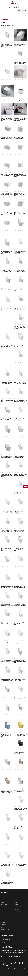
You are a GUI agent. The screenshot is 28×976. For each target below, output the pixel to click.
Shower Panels (4, 940)
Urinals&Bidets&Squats (7, 25)
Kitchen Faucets (17, 904)
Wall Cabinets (4, 902)
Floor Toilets (4, 19)
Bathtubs (3, 942)
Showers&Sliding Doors (5, 939)
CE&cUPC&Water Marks (6, 17)
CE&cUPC (16, 901)
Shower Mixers (17, 907)
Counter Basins (5, 23)
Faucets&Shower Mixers (19, 897)
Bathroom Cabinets (5, 897)
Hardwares (16, 912)
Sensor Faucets (17, 909)
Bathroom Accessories (18, 911)
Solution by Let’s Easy (5, 969)
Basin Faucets (17, 902)
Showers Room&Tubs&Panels (7, 935)
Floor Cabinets (4, 901)
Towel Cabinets (4, 904)
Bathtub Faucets (17, 906)
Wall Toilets (4, 20)
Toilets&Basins (4, 916)
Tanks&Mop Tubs (5, 26)
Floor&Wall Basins (5, 22)
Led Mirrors (16, 916)
